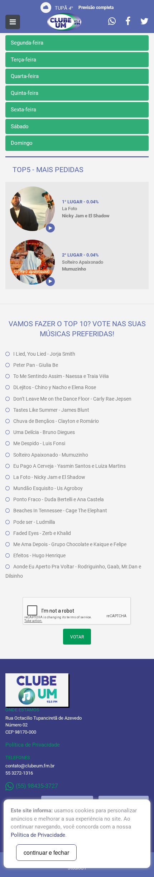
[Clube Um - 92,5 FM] (64, 22)
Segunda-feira (27, 43)
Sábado (20, 126)
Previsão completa (96, 7)
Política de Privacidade (32, 745)
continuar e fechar (46, 852)
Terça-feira (23, 59)
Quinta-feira (24, 93)
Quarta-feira (25, 76)
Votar (77, 637)
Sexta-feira (23, 109)
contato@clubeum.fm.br (29, 765)
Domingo (22, 143)
